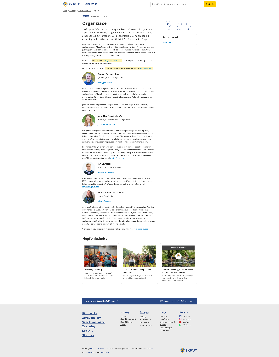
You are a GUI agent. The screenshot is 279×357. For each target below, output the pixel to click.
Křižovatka (91, 4)
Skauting (143, 317)
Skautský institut (126, 322)
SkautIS (87, 331)
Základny (88, 326)
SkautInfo (163, 316)
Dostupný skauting (93, 270)
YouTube (186, 322)
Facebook (186, 316)
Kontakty (72, 11)
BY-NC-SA (149, 348)
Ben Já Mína (144, 322)
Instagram (187, 319)
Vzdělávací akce (93, 322)
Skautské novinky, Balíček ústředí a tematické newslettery (177, 271)
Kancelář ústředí (84, 11)
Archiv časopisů (146, 325)
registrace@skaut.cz (106, 172)
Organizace (97, 11)
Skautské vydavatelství (128, 319)
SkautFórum (164, 319)
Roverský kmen (145, 319)
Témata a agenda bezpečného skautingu (137, 271)
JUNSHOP (124, 316)
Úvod (65, 11)
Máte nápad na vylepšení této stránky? (176, 301)
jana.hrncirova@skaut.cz (107, 124)
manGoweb (105, 352)
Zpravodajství (92, 317)
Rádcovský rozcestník (168, 322)
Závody (123, 325)
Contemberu (89, 352)
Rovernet (163, 325)
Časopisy (144, 312)
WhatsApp (187, 325)
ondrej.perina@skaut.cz (107, 82)
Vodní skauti (164, 330)
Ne (118, 301)
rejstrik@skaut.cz (117, 158)
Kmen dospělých (166, 328)
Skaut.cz (88, 335)
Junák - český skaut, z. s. (99, 348)
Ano (113, 301)
